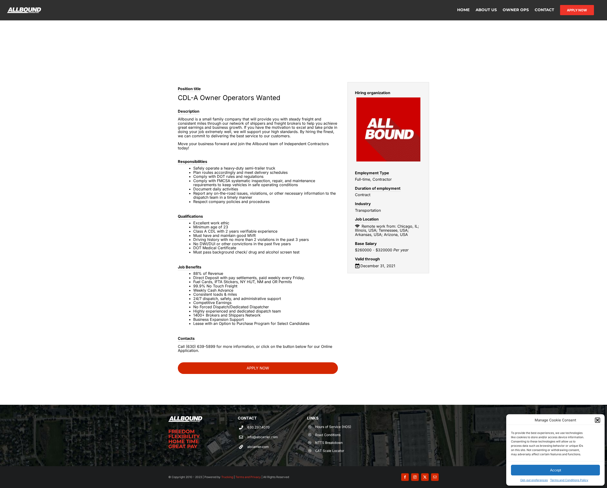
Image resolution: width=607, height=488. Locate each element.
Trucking (227, 477)
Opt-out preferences (534, 480)
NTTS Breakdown (329, 443)
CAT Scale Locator (329, 451)
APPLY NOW (258, 368)
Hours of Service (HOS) (333, 427)
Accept (555, 470)
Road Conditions (327, 435)
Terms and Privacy (248, 477)
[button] (597, 420)
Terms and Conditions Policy (569, 480)
